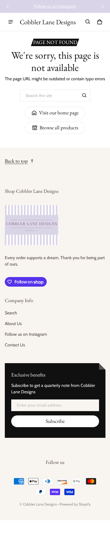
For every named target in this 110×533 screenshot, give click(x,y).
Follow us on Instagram (55, 6)
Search (11, 312)
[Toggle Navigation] (11, 22)
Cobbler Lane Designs (40, 504)
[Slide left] (8, 6)
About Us (13, 323)
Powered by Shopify (75, 504)
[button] (88, 22)
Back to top (16, 161)
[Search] (84, 95)
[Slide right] (102, 6)
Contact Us (15, 344)
